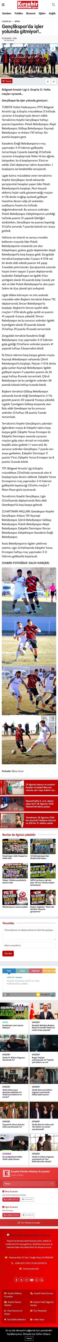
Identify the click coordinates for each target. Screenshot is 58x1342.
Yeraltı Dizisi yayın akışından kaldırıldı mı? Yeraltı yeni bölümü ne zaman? (12, 1093)
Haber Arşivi (39, 1319)
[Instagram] (26, 1279)
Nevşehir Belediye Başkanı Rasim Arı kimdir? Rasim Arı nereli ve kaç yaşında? (43, 1027)
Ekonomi (30, 13)
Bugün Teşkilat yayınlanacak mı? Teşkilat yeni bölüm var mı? (43, 1060)
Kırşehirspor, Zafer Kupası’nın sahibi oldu (14, 857)
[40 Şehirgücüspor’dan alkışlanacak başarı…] (43, 846)
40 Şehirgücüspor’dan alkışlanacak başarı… (39, 857)
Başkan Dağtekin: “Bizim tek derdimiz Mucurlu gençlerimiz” (42, 909)
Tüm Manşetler (40, 1310)
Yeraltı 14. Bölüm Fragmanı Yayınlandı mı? (13, 1058)
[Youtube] (31, 1279)
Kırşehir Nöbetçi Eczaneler (13, 1295)
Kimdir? (36, 1022)
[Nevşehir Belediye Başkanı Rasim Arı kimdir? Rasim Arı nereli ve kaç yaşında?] (44, 1011)
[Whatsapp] (36, 1279)
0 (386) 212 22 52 (12, 1215)
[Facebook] (16, 1279)
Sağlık (52, 13)
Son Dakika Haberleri (16, 1319)
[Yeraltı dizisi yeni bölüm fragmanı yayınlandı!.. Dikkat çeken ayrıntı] (44, 1075)
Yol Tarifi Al (28, 1199)
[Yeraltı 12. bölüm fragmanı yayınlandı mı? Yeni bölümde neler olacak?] (44, 1142)
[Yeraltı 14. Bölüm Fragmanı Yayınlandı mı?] (14, 1043)
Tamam (29, 1339)
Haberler (6, 21)
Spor (17, 21)
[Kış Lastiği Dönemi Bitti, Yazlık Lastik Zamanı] (14, 1142)
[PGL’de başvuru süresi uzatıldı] (15, 897)
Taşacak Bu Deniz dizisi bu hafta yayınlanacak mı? (13, 1125)
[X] (21, 1279)
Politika (18, 13)
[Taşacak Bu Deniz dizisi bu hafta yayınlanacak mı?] (14, 1110)
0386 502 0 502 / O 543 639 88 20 (31, 1263)
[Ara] (53, 5)
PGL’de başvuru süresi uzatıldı (14, 907)
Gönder (8, 953)
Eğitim (42, 13)
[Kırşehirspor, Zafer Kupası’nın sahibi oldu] (15, 846)
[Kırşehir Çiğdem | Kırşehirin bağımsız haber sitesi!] (27, 4)
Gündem (6, 13)
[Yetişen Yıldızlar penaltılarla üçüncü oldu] (15, 870)
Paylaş (8, 81)
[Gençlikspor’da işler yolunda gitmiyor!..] (29, 60)
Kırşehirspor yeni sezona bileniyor (12, 1026)
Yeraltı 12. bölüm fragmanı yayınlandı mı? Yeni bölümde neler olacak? (43, 1159)
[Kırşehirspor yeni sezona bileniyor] (14, 1011)
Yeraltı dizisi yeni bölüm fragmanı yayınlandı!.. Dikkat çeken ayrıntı (42, 1092)
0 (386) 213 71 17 (12, 1199)
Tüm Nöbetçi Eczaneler (30, 1222)
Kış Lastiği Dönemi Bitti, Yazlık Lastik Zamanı (12, 1158)
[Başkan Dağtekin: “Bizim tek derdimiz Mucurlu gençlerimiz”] (43, 897)
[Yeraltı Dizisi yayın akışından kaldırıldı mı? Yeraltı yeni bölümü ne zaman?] (14, 1075)
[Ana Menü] (3, 4)
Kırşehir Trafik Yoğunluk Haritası (42, 1303)
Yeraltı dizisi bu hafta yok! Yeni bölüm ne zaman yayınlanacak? (43, 1127)
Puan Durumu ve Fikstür (13, 1312)
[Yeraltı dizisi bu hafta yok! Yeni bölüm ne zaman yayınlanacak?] (44, 1110)
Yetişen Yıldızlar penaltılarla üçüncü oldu (14, 881)
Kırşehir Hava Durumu (43, 1293)
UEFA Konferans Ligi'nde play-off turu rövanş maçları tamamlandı (42, 882)
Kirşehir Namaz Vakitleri (12, 1303)
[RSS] (41, 1279)
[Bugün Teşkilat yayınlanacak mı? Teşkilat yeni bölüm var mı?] (44, 1043)
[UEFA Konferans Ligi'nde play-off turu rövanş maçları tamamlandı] (43, 870)
